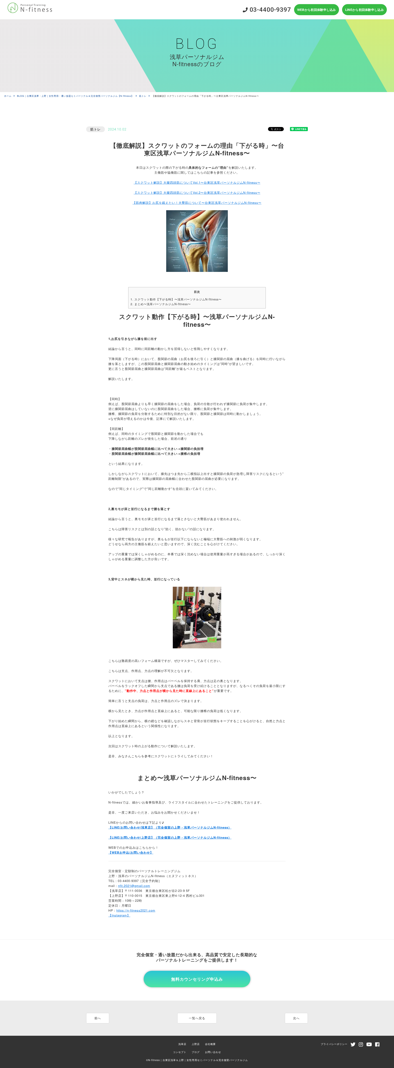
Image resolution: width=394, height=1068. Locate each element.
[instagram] (361, 1045)
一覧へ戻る (197, 1018)
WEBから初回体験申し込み (316, 9)
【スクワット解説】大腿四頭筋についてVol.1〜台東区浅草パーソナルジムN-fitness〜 (197, 182)
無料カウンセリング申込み (197, 979)
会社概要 (210, 1044)
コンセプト (179, 1052)
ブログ (196, 1052)
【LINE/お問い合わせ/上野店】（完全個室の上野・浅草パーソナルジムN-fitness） (169, 837)
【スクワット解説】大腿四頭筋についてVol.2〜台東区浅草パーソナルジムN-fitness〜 (197, 192)
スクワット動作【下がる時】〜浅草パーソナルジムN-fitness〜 (176, 299)
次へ (296, 1018)
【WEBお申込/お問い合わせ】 (130, 852)
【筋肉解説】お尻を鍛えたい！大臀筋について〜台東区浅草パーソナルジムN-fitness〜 (197, 202)
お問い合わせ (213, 1052)
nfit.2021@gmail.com (134, 885)
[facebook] (377, 1045)
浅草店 (182, 1044)
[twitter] (353, 1045)
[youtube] (369, 1045)
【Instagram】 (119, 915)
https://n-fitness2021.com (135, 910)
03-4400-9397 (269, 9)
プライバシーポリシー (334, 1044)
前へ (97, 1018)
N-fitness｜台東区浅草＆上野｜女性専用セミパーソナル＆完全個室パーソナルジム (198, 1060)
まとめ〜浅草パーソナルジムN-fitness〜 (161, 304)
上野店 (196, 1044)
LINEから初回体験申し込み (364, 9)
